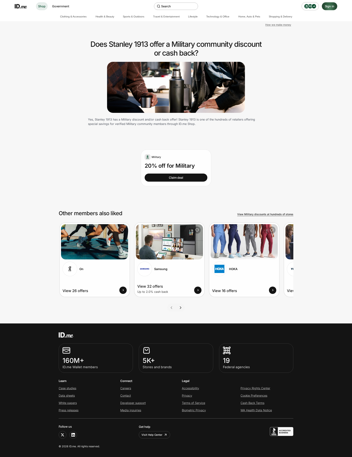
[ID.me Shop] (23, 6)
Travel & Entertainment (166, 16)
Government (60, 6)
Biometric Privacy (194, 410)
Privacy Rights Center (255, 388)
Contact (125, 395)
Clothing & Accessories (73, 16)
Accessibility (190, 388)
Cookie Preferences (254, 395)
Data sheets (67, 395)
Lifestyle (193, 16)
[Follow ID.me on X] (62, 435)
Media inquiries (130, 410)
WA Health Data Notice (256, 410)
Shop (41, 6)
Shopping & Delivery (280, 16)
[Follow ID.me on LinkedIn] (73, 435)
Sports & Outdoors (133, 16)
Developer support (133, 403)
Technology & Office (217, 16)
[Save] (122, 230)
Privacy (187, 395)
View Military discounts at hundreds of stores (265, 214)
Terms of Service (193, 403)
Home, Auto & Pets (249, 16)
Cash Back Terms (252, 403)
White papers (68, 403)
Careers (125, 388)
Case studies (67, 388)
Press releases (68, 410)
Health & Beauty (105, 16)
